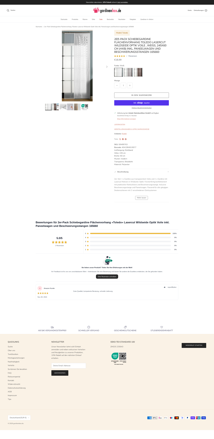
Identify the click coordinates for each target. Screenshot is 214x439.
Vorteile (11, 365)
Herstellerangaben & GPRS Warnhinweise (131, 129)
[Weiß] (118, 72)
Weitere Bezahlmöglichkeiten (142, 108)
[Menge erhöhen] (130, 85)
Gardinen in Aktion (146, 19)
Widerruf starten (194, 345)
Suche (10, 346)
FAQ (9, 373)
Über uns (11, 350)
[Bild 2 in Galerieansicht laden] (77, 65)
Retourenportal (14, 376)
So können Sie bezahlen (17, 369)
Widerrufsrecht (14, 384)
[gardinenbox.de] (107, 10)
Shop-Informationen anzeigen (126, 119)
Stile (93, 19)
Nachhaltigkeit (13, 362)
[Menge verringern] (117, 85)
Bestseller (110, 19)
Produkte (75, 19)
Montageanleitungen (16, 358)
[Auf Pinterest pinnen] (126, 139)
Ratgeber (133, 19)
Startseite (64, 19)
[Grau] (128, 72)
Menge (117, 80)
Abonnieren (59, 373)
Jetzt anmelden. (122, 2)
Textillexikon (13, 354)
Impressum (12, 395)
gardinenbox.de (18, 423)
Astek (124, 134)
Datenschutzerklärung (17, 388)
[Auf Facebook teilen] (123, 139)
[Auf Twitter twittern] (120, 139)
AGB (10, 391)
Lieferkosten (119, 124)
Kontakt (11, 380)
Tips (9, 399)
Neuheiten (121, 19)
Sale (100, 19)
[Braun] (138, 72)
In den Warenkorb (141, 95)
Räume (85, 19)
